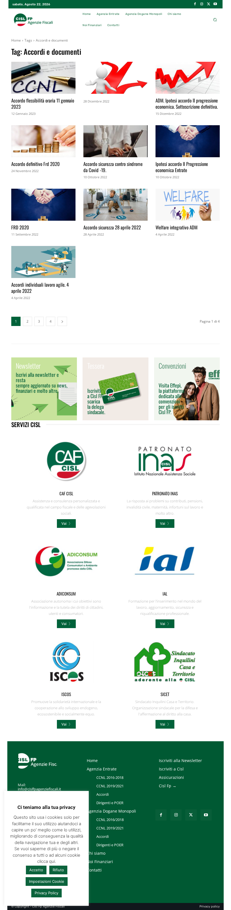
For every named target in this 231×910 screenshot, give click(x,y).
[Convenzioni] (187, 388)
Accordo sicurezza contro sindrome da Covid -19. (113, 167)
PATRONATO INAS (165, 493)
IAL (165, 593)
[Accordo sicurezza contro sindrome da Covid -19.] (115, 141)
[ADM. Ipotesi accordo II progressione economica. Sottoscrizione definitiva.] (188, 78)
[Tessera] (115, 388)
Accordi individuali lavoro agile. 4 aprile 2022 (40, 287)
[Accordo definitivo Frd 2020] (43, 141)
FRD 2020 (20, 227)
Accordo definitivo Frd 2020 (35, 163)
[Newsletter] (44, 388)
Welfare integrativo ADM (176, 227)
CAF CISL (66, 493)
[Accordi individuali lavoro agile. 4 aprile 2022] (43, 262)
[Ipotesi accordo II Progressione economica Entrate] (188, 141)
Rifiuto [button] (58, 870)
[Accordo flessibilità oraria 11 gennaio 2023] (43, 78)
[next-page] (62, 321)
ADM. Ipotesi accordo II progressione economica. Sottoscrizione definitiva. (187, 103)
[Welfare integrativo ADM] (188, 205)
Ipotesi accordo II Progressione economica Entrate (182, 167)
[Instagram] (201, 4)
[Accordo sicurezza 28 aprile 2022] (115, 205)
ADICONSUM (66, 593)
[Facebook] (195, 4)
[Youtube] (215, 4)
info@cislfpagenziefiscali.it (39, 789)
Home (16, 40)
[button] (214, 19)
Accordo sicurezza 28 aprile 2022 (112, 227)
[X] (208, 4)
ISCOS (66, 694)
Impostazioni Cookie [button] (46, 881)
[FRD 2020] (43, 205)
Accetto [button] (36, 870)
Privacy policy (209, 906)
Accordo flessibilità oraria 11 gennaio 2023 (42, 103)
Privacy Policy (46, 893)
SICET (165, 694)
